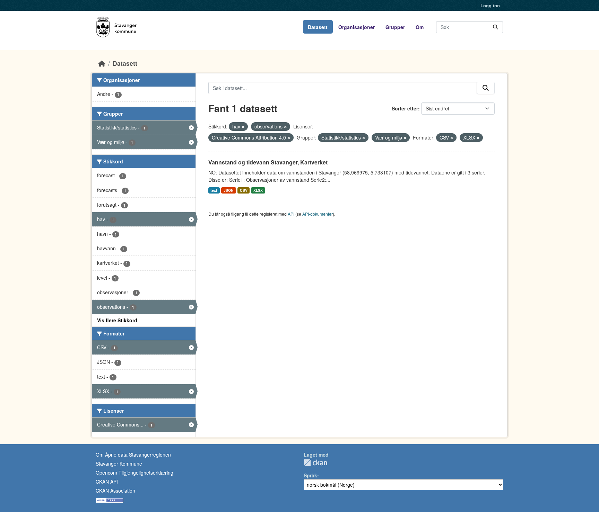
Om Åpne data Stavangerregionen (133, 454)
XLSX (258, 190)
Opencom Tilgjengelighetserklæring (134, 472)
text (213, 190)
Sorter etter (405, 108)
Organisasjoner (356, 27)
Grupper (395, 27)
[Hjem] (101, 63)
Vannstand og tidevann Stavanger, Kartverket (268, 162)
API (291, 214)
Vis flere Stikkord (117, 320)
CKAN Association (115, 490)
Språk (310, 475)
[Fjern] (243, 126)
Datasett (318, 27)
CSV (244, 190)
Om (420, 27)
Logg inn (490, 5)
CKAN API (107, 481)
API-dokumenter (317, 214)
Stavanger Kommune (119, 463)
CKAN (315, 462)
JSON (229, 190)
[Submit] (495, 27)
